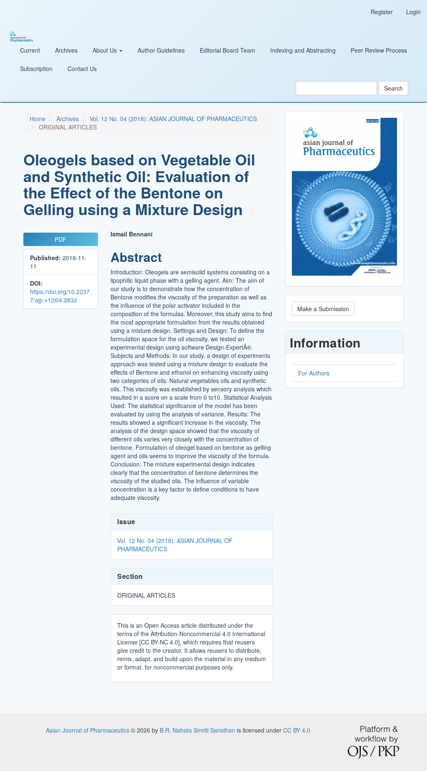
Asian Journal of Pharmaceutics (88, 730)
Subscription (36, 68)
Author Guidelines (161, 50)
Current (30, 50)
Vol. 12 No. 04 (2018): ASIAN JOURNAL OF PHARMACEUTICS (173, 118)
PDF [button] (60, 239)
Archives (66, 50)
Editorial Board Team (227, 50)
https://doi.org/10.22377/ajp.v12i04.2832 (60, 295)
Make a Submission (323, 308)
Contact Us (82, 68)
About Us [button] (105, 50)
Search (393, 88)
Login (413, 12)
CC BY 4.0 (296, 730)
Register (382, 12)
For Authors (313, 373)
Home (37, 118)
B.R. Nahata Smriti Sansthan (198, 730)
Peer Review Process (379, 50)
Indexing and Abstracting (303, 50)
